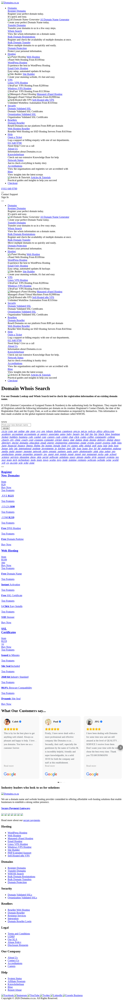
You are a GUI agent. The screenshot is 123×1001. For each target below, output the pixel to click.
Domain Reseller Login (19, 921)
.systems (110, 457)
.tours (39, 460)
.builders (13, 437)
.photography (85, 451)
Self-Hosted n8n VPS (43, 100)
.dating (78, 440)
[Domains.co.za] (10, 2)
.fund (63, 445)
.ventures (81, 460)
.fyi (68, 445)
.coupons (38, 440)
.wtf (3, 463)
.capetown (67, 431)
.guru (99, 445)
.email (43, 442)
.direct (117, 440)
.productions (7, 454)
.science (5, 457)
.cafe (30, 437)
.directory (6, 442)
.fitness (29, 445)
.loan (78, 448)
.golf (94, 445)
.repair (70, 454)
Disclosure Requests (18, 945)
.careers (51, 437)
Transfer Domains (17, 25)
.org (43, 431)
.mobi (11, 451)
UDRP (11, 936)
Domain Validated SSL (19, 108)
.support (101, 457)
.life (74, 448)
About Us (13, 148)
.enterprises (73, 442)
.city (11, 440)
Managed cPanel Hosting (49, 94)
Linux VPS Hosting (18, 82)
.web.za (91, 431)
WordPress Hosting (17, 62)
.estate (83, 442)
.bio (91, 434)
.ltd (98, 448)
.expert (98, 442)
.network (37, 451)
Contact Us (13, 960)
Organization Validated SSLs (22, 897)
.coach (24, 440)
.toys (59, 460)
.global (87, 445)
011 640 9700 (15, 143)
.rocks (100, 454)
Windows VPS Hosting (19, 88)
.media (4, 451)
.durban (57, 431)
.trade (65, 460)
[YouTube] (34, 995)
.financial (11, 445)
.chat (70, 437)
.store (32, 431)
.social (45, 457)
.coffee (90, 437)
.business (23, 437)
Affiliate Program (16, 981)
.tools (33, 460)
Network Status (15, 160)
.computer (49, 440)
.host (116, 445)
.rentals (63, 454)
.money (19, 451)
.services (14, 457)
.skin (39, 457)
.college (111, 437)
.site (27, 431)
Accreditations (15, 166)
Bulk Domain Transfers (19, 879)
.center (64, 437)
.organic (52, 451)
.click (76, 437)
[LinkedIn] (56, 995)
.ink (16, 448)
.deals (85, 440)
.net (15, 431)
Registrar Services (17, 915)
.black (101, 434)
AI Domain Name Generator (54, 19)
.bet (82, 434)
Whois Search (15, 31)
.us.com (13, 463)
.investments (47, 448)
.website (101, 460)
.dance (65, 440)
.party (75, 451)
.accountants (30, 434)
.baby (69, 434)
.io (55, 448)
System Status (15, 978)
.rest (84, 454)
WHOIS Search (16, 873)
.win (20, 463)
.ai (38, 434)
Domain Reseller (16, 123)
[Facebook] (7, 995)
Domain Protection (17, 48)
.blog (107, 434)
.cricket (58, 440)
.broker (4, 437)
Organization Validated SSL (22, 114)
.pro (113, 451)
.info (10, 448)
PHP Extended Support (19, 852)
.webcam (91, 460)
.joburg (49, 431)
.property (38, 454)
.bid (87, 434)
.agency (44, 434)
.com (10, 431)
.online (21, 431)
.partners (61, 451)
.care (43, 437)
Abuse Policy (14, 942)
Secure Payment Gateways (15, 808)
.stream (79, 457)
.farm (4, 445)
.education (34, 442)
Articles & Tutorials (41, 177)
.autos (63, 434)
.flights (36, 445)
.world (115, 460)
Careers (11, 966)
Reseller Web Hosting (19, 910)
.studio (87, 457)
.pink (95, 451)
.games (74, 445)
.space (72, 457)
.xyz (38, 431)
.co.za (5, 428)
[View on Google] (7, 722)
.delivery (101, 440)
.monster (27, 451)
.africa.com (108, 431)
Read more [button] (9, 766)
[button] (2, 747)
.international (24, 448)
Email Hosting (15, 841)
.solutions (64, 457)
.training (72, 460)
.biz (95, 434)
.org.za (76, 431)
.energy (50, 442)
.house (4, 448)
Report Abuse (15, 990)
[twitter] (45, 995)
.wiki (25, 463)
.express (106, 442)
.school (112, 454)
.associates (53, 434)
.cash (57, 437)
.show (33, 457)
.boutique (115, 434)
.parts (69, 451)
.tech (14, 460)
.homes (48, 445)
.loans (85, 448)
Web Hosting (33, 56)
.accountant (17, 434)
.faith (113, 442)
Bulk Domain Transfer (19, 42)
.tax (117, 457)
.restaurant (91, 454)
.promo (18, 454)
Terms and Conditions (19, 933)
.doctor (15, 442)
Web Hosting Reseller (19, 128)
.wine (108, 460)
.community (100, 437)
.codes (83, 437)
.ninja (45, 451)
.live (90, 448)
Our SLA (12, 939)
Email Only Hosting (18, 68)
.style (94, 457)
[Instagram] (21, 995)
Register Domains (17, 11)
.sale (106, 454)
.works (52, 460)
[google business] (73, 995)
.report (77, 454)
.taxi (3, 460)
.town (45, 460)
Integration (13, 918)
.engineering (61, 442)
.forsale (56, 445)
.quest (51, 454)
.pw (45, 454)
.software (53, 457)
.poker (107, 451)
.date (72, 440)
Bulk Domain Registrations (21, 36)
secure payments (31, 820)
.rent (56, 454)
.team (9, 460)
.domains (23, 442)
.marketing (106, 448)
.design (92, 440)
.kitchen (61, 448)
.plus (101, 451)
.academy (6, 434)
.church (5, 440)
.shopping (24, 457)
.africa (99, 431)
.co (7, 463)
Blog (10, 171)
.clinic (17, 440)
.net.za (83, 431)
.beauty (76, 434)
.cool (30, 440)
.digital (109, 440)
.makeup (116, 448)
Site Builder (29, 74)
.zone (31, 463)
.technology (24, 460)
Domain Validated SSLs (20, 894)
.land (68, 448)
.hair (105, 445)
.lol (95, 448)
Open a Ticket (15, 137)
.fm (42, 445)
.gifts (80, 445)
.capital (37, 437)
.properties (27, 454)
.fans (119, 442)
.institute (36, 448)
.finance (21, 445)
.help (110, 445)
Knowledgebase (16, 154)
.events (90, 442)
